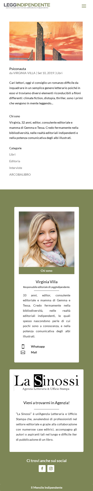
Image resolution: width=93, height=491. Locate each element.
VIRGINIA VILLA (24, 73)
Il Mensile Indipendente (46, 487)
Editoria (14, 161)
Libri (59, 73)
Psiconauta (17, 69)
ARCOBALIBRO (20, 174)
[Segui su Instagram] (50, 468)
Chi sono (46, 270)
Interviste (15, 168)
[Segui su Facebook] (42, 468)
